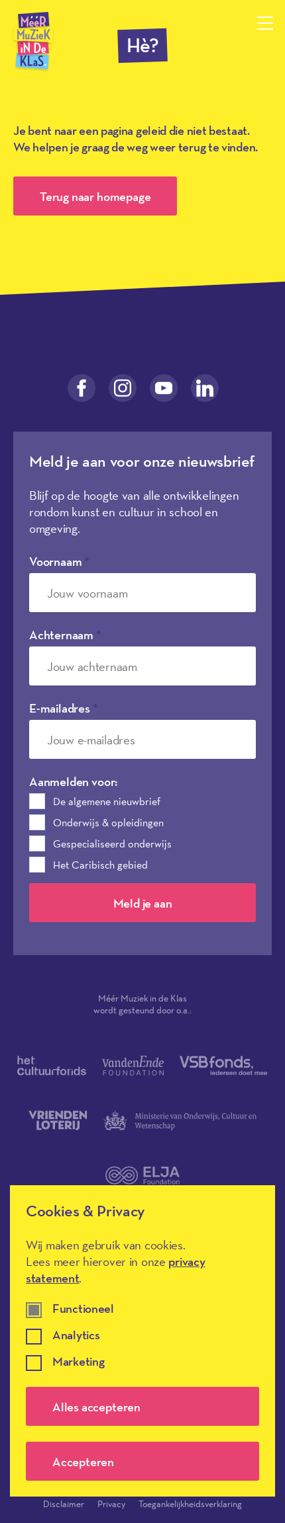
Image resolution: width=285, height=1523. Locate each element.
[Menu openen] (265, 23)
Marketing (78, 1362)
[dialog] (142, 1341)
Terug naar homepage (95, 196)
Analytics (75, 1336)
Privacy (111, 1504)
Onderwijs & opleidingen (108, 822)
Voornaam (59, 561)
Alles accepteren (96, 1407)
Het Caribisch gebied (100, 865)
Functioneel (83, 1309)
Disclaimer (63, 1504)
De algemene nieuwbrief (106, 801)
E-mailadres (63, 708)
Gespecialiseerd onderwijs (112, 843)
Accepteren (83, 1461)
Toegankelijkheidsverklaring (190, 1504)
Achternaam (65, 634)
